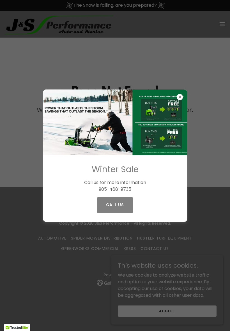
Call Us (115, 205)
